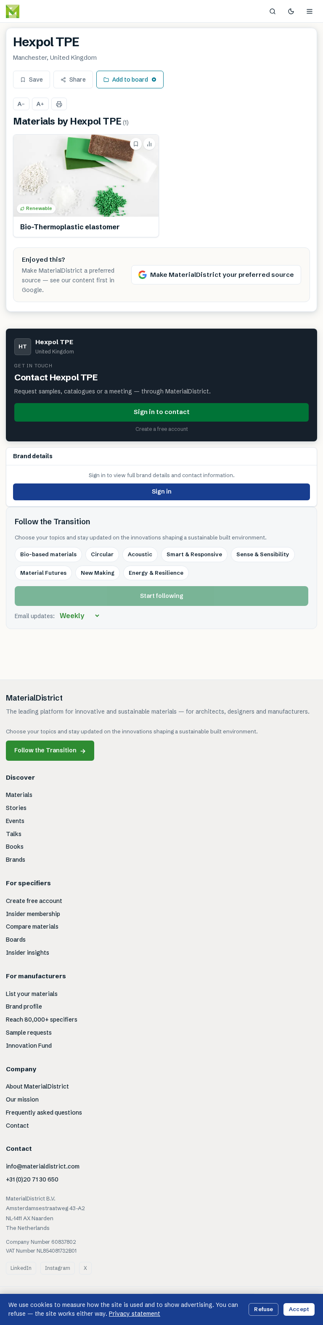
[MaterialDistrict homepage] (31, 11)
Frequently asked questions (44, 1112)
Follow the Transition (50, 750)
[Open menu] (309, 11)
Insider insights (27, 952)
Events (15, 821)
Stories (16, 808)
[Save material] (136, 144)
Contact (17, 1125)
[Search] (272, 11)
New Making (97, 572)
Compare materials (32, 926)
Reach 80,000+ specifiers (41, 1019)
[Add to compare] (149, 144)
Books (15, 846)
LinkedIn (21, 1268)
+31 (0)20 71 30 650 (32, 1179)
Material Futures (43, 572)
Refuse (263, 1309)
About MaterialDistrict (37, 1086)
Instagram (57, 1268)
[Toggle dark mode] (291, 11)
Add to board (130, 79)
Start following (161, 596)
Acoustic (140, 554)
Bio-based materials (48, 554)
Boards (16, 939)
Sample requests (29, 1032)
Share (77, 79)
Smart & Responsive (194, 554)
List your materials (32, 994)
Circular (102, 554)
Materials (19, 795)
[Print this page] (59, 104)
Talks (13, 834)
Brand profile (24, 1006)
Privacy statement (134, 1313)
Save (36, 79)
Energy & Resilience (156, 572)
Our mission (22, 1099)
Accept (299, 1309)
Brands (15, 859)
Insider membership (33, 914)
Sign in (162, 491)
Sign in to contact (162, 412)
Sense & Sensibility (262, 554)
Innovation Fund (29, 1045)
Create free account (34, 901)
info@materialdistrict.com (42, 1166)
